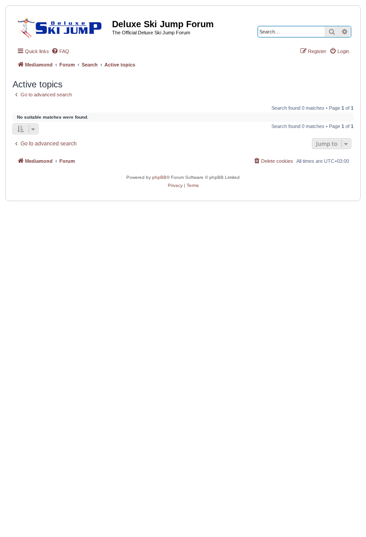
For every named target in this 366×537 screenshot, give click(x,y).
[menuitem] (60, 51)
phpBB (159, 177)
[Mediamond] (62, 26)
